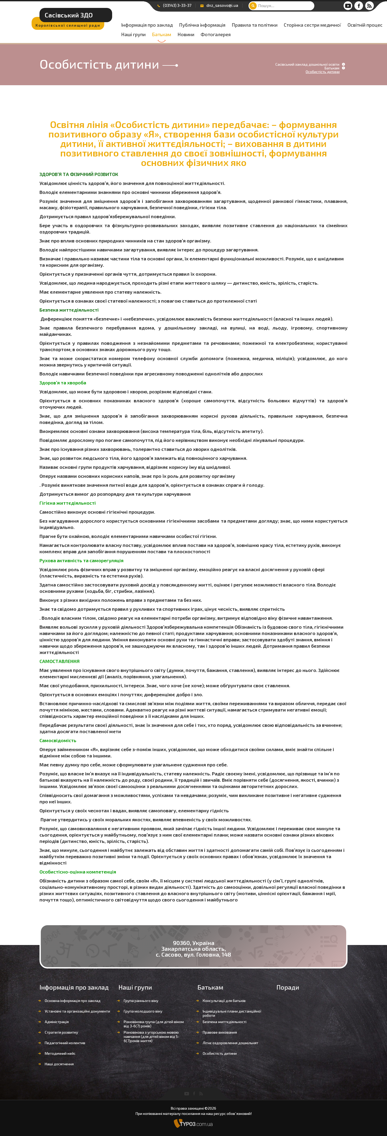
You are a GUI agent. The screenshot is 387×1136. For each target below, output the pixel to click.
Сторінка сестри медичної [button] (312, 25)
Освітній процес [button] (365, 25)
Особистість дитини (220, 1053)
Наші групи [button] (133, 34)
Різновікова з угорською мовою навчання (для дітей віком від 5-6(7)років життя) (151, 1036)
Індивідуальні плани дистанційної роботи (232, 1013)
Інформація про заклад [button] (147, 25)
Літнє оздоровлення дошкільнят (230, 1042)
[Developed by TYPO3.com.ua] (193, 1123)
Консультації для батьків (224, 1000)
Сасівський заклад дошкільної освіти (307, 64)
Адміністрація (57, 1021)
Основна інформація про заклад (73, 1000)
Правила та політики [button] (254, 25)
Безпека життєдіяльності (224, 1021)
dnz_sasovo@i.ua (222, 5)
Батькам (161, 34)
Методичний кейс (60, 1053)
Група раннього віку (141, 1000)
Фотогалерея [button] (216, 34)
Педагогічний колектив (65, 1042)
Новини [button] (185, 34)
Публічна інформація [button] (202, 25)
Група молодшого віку (143, 1011)
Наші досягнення (59, 1064)
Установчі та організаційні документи (77, 1011)
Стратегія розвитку (61, 1032)
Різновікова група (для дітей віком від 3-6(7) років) (154, 1023)
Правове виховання (220, 1032)
